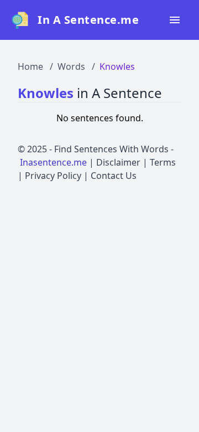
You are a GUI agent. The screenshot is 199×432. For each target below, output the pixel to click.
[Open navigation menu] (174, 20)
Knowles (117, 66)
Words (71, 66)
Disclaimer (118, 162)
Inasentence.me (53, 162)
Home (30, 66)
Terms (163, 162)
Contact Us (114, 175)
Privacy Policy (53, 175)
